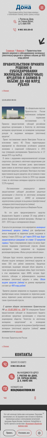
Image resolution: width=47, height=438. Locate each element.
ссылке (19, 332)
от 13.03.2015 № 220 (15, 310)
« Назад (5, 91)
